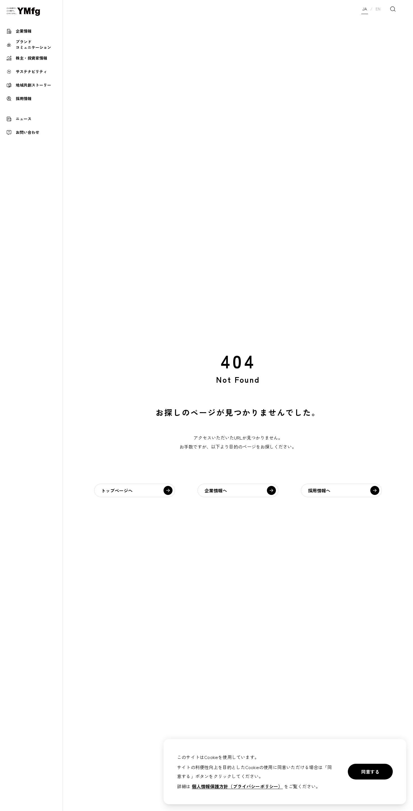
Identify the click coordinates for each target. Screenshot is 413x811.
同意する (370, 771)
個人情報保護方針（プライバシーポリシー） (237, 786)
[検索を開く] (393, 9)
